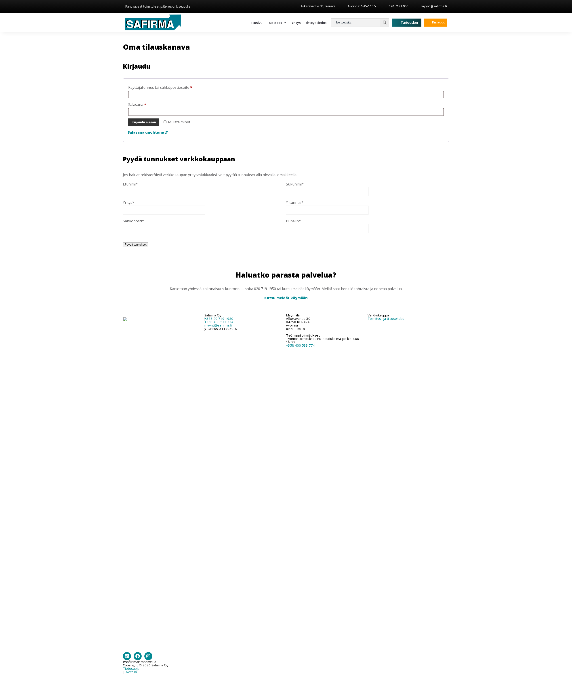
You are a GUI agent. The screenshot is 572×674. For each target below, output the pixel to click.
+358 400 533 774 (218, 322)
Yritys (296, 22)
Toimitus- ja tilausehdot (386, 318)
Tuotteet (274, 22)
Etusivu (257, 22)
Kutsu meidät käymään (286, 297)
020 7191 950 (398, 6)
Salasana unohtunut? (148, 132)
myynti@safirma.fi (434, 6)
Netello (131, 672)
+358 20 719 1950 (218, 318)
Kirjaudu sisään (144, 122)
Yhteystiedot (316, 22)
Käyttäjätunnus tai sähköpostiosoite (168, 87)
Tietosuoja (131, 668)
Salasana (145, 104)
